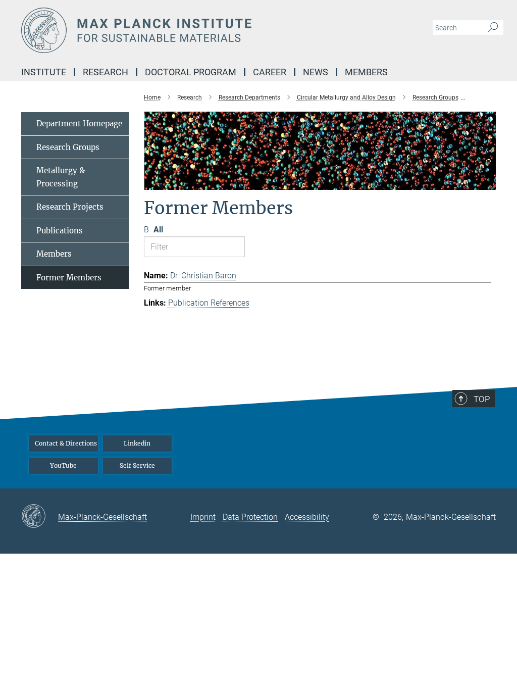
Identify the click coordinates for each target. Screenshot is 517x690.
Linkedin (137, 443)
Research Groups (67, 147)
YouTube (63, 465)
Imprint (203, 517)
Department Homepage (79, 123)
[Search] (493, 28)
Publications (59, 230)
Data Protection (250, 517)
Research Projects (70, 207)
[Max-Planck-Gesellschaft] (39, 517)
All (158, 229)
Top (482, 399)
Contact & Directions (66, 443)
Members (54, 254)
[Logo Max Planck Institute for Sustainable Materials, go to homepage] (210, 30)
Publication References (208, 303)
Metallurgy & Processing (60, 177)
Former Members (68, 277)
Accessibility (307, 517)
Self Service (137, 465)
